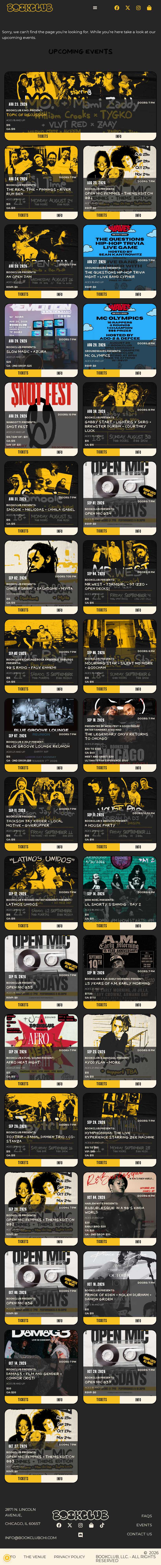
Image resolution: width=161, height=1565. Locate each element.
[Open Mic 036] (41, 1284)
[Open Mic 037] (119, 1363)
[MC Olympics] (119, 337)
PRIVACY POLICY (69, 1556)
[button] (95, 7)
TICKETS (43, 136)
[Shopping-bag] (149, 8)
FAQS (147, 1516)
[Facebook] (117, 8)
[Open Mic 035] (41, 968)
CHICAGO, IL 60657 (22, 1523)
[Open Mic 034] (119, 494)
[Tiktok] (102, 1525)
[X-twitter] (128, 8)
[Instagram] (138, 8)
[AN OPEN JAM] (41, 258)
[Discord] (80, 1535)
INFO (118, 136)
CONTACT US (139, 1534)
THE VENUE (35, 1556)
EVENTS (144, 1525)
